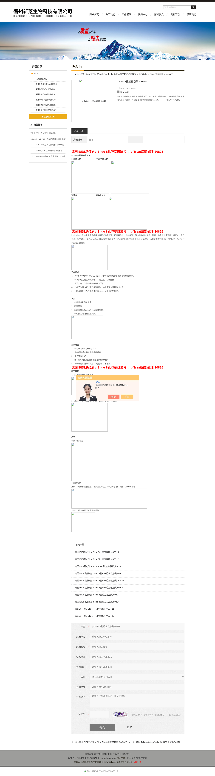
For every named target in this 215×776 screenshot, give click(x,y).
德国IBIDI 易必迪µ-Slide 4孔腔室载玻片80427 (97, 594)
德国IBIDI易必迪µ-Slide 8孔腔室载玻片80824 (97, 552)
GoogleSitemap (108, 758)
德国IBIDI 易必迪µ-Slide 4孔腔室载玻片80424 (97, 601)
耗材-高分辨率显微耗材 (46, 110)
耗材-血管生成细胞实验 (46, 94)
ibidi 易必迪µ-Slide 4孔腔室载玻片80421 (94, 609)
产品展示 (126, 14)
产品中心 (101, 74)
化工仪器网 (132, 758)
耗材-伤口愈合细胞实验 (46, 100)
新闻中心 (142, 14)
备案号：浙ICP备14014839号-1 (83, 758)
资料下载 (175, 14)
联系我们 (191, 14)
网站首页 (94, 14)
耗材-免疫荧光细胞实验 (46, 105)
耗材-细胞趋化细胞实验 (46, 89)
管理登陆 (142, 758)
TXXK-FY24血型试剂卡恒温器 (43, 133)
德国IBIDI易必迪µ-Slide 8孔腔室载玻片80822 (97, 559)
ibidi (36, 73)
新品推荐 (38, 124)
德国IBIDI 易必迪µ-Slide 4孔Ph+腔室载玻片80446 (99, 587)
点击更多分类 (48, 117)
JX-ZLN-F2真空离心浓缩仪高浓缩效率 (46, 150)
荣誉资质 (159, 14)
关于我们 (110, 14)
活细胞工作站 (41, 79)
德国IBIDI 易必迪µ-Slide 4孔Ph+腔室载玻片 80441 (99, 580)
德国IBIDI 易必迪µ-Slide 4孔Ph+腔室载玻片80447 (99, 573)
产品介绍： (79, 131)
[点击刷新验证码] (120, 714)
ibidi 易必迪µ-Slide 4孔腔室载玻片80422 (94, 616)
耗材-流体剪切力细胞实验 (46, 84)
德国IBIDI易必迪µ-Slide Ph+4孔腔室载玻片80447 (99, 566)
